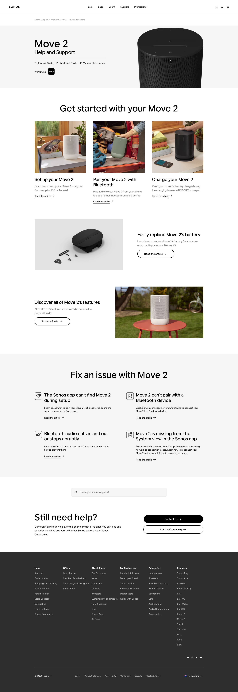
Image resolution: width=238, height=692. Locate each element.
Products (55, 19)
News (94, 578)
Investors (96, 593)
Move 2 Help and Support (73, 19)
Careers (96, 588)
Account (39, 573)
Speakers (153, 578)
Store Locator (42, 598)
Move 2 (181, 619)
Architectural (155, 603)
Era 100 (181, 598)
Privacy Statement (92, 676)
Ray (179, 593)
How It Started (99, 603)
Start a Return (42, 588)
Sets (151, 598)
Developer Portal (129, 578)
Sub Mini (181, 629)
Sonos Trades (127, 583)
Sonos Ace (182, 578)
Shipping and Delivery (46, 583)
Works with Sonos (129, 598)
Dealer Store (126, 593)
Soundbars (154, 593)
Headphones (155, 573)
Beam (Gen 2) (184, 588)
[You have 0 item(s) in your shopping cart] (228, 7)
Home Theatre (156, 588)
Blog (94, 609)
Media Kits (97, 583)
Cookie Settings (153, 676)
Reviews (96, 619)
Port (179, 644)
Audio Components (159, 609)
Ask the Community (171, 529)
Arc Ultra (181, 583)
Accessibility (110, 676)
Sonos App (97, 614)
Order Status (41, 578)
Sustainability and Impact (104, 598)
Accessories (155, 614)
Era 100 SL (182, 603)
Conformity (125, 676)
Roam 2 (181, 614)
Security (138, 676)
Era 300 (181, 609)
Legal (77, 676)
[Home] (14, 7)
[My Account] (216, 7)
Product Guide (50, 321)
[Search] (222, 7)
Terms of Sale (42, 609)
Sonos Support (41, 19)
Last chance (69, 573)
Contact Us (171, 519)
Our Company (99, 573)
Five (179, 634)
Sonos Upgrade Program (76, 583)
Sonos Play (182, 573)
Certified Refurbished (74, 578)
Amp (179, 639)
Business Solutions (129, 588)
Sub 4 (180, 624)
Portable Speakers (158, 583)
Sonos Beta (69, 588)
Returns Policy (42, 593)
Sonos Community (44, 614)
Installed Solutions (129, 573)
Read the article (153, 253)
